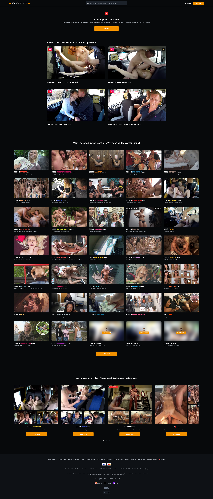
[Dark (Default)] (109, 493)
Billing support (101, 459)
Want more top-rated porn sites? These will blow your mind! (106, 143)
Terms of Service (95, 478)
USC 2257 (111, 478)
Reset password (118, 459)
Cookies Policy (118, 478)
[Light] (104, 493)
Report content (90, 459)
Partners (109, 459)
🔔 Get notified (106, 332)
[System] (106, 493)
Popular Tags (141, 459)
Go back (106, 28)
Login (82, 459)
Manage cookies (52, 459)
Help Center (62, 459)
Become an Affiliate (73, 459)
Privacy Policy (103, 478)
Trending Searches (130, 459)
